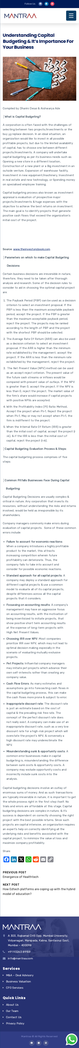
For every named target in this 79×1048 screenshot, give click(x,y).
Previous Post (21, 875)
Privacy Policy (15, 1023)
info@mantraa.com (20, 958)
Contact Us (13, 1017)
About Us (12, 1004)
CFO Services (14, 987)
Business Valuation (18, 981)
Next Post (39, 889)
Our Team (12, 1011)
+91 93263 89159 (19, 952)
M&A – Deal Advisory (19, 975)
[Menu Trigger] (71, 16)
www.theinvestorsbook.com (31, 249)
